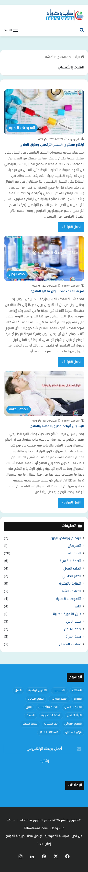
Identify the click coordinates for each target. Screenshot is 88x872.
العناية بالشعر (70, 591)
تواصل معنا (34, 836)
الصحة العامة (72, 553)
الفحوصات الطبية (68, 599)
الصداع (78, 699)
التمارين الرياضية (37, 690)
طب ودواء (74, 139)
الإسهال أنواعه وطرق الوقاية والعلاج (57, 426)
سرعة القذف (29, 724)
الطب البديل (72, 568)
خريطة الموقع (15, 836)
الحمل (18, 690)
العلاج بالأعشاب (47, 707)
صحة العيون (72, 629)
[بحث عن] (81, 30)
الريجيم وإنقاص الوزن (65, 538)
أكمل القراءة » (71, 227)
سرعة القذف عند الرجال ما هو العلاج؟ (57, 291)
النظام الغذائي (73, 724)
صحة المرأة (73, 636)
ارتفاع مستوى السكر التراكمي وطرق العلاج (52, 145)
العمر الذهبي (71, 576)
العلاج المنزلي (36, 699)
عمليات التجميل (70, 644)
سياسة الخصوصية (57, 836)
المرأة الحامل (74, 715)
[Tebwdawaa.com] (64, 15)
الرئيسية (74, 57)
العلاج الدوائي (59, 699)
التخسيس (59, 690)
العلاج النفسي (73, 707)
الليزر (78, 606)
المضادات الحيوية (50, 715)
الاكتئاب (77, 690)
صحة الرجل (73, 621)
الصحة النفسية (70, 561)
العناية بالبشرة (70, 583)
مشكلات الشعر (49, 732)
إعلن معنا (43, 844)
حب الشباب (50, 724)
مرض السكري (73, 732)
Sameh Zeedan (71, 286)
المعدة (30, 715)
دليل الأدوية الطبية (67, 614)
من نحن (77, 836)
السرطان (74, 545)
